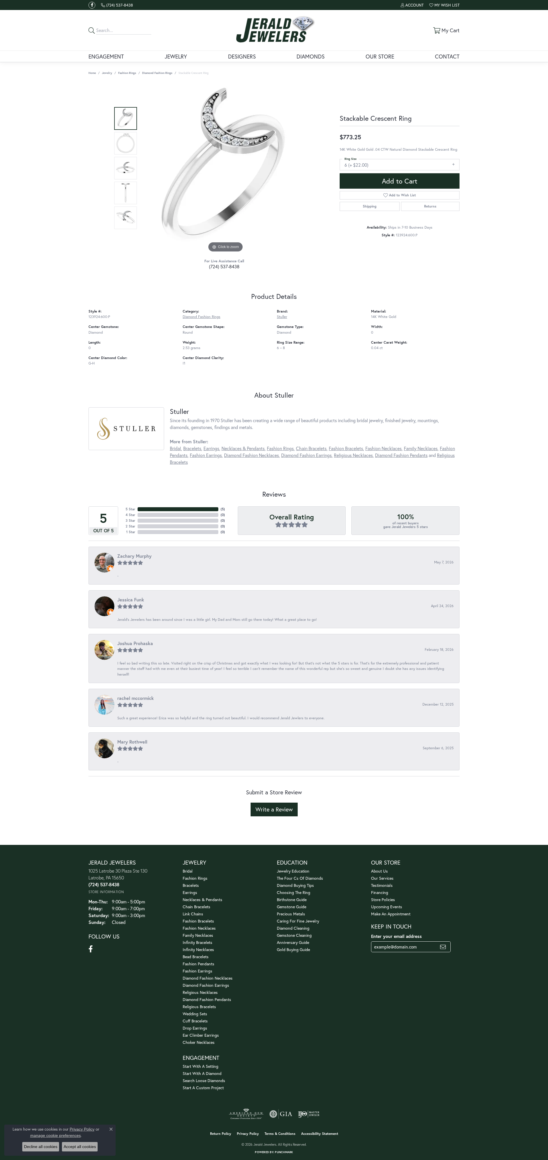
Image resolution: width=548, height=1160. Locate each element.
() (223, 509)
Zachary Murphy (134, 556)
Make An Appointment (390, 914)
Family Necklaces (421, 448)
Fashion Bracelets (346, 448)
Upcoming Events (386, 906)
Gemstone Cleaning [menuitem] (294, 935)
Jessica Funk (130, 600)
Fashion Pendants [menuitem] (198, 963)
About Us (379, 871)
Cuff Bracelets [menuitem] (195, 1021)
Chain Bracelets (311, 448)
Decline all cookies (40, 1146)
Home (92, 73)
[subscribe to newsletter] (443, 947)
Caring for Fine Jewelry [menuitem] (298, 921)
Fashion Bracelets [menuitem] (198, 921)
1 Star (130, 532)
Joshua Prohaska (135, 643)
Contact (447, 56)
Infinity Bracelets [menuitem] (197, 942)
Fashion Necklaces (383, 448)
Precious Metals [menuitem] (291, 914)
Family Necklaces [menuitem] (198, 935)
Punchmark (284, 1152)
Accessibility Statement (319, 1133)
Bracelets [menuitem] (191, 885)
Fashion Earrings (206, 455)
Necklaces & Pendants (243, 448)
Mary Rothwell (132, 742)
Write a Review (274, 809)
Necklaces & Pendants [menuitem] (202, 899)
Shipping (369, 206)
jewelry (107, 73)
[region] (225, 168)
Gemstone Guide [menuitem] (291, 906)
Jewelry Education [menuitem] (293, 871)
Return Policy (220, 1133)
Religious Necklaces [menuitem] (200, 992)
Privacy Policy (248, 1133)
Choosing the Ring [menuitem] (293, 892)
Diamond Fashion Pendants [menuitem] (207, 999)
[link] (117, 5)
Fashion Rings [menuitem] (195, 878)
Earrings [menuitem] (190, 892)
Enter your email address (396, 936)
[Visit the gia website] (280, 1114)
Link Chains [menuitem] (193, 914)
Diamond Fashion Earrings (306, 455)
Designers (242, 56)
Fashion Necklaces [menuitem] (199, 928)
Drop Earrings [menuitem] (195, 1028)
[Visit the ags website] (246, 1114)
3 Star (130, 520)
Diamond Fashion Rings (157, 73)
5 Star (130, 509)
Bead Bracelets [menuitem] (196, 956)
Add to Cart (399, 181)
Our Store (380, 56)
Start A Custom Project (203, 1087)
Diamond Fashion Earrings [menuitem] (206, 985)
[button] (412, 5)
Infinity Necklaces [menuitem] (198, 949)
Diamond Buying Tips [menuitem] (295, 885)
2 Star (130, 526)
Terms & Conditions (280, 1133)
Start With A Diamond (202, 1073)
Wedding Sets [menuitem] (195, 1013)
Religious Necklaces (353, 455)
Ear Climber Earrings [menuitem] (201, 1035)
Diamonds (311, 56)
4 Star (130, 515)
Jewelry (176, 56)
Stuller (282, 316)
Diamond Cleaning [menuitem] (293, 928)
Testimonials (382, 885)
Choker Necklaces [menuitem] (199, 1042)
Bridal (175, 448)
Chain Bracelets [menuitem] (196, 906)
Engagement (106, 56)
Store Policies (383, 899)
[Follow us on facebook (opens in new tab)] (91, 5)
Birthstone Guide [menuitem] (292, 899)
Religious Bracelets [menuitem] (199, 1006)
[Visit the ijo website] (308, 1114)
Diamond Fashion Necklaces (251, 455)
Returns (430, 206)
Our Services (382, 878)
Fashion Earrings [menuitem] (197, 971)
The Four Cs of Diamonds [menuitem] (300, 878)
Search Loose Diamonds (204, 1080)
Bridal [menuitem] (188, 871)
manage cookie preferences (55, 1135)
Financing (379, 892)
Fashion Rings (127, 73)
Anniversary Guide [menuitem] (293, 942)
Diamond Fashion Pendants (401, 455)
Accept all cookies (80, 1146)
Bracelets (192, 448)
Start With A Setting (200, 1066)
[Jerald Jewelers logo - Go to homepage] (274, 30)
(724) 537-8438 (224, 266)
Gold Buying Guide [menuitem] (293, 949)
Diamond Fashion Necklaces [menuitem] (208, 978)
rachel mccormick (135, 698)
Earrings (211, 448)
